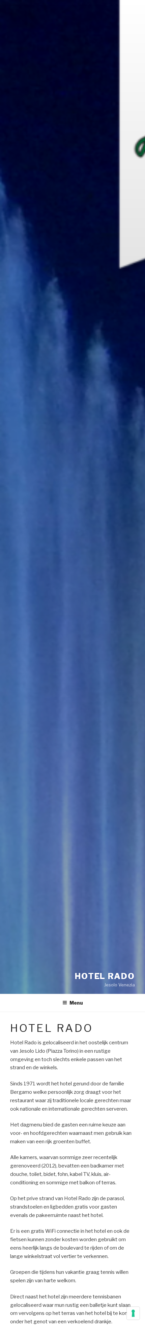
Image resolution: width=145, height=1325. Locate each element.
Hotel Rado (105, 976)
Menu (76, 1003)
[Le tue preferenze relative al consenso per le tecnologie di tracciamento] (133, 1313)
